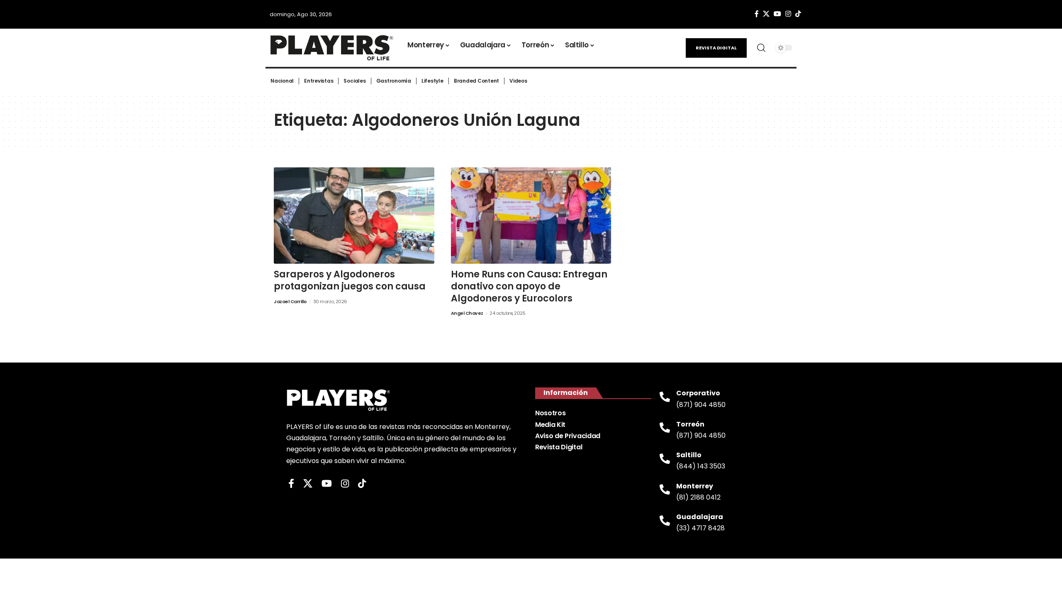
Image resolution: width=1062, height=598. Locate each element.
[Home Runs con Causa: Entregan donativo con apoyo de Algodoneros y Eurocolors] (531, 215)
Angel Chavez (467, 313)
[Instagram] (788, 14)
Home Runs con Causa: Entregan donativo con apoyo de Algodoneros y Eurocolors (529, 286)
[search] (761, 48)
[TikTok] (798, 14)
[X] (766, 14)
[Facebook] (757, 14)
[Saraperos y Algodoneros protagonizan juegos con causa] (354, 215)
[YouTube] (777, 14)
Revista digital (716, 47)
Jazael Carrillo (290, 301)
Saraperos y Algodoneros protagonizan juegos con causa (350, 280)
